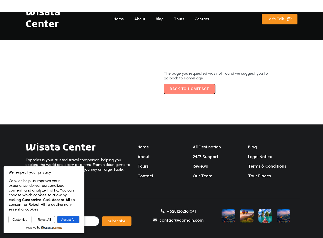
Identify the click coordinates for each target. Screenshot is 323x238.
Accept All (68, 219)
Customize (20, 219)
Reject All (44, 219)
